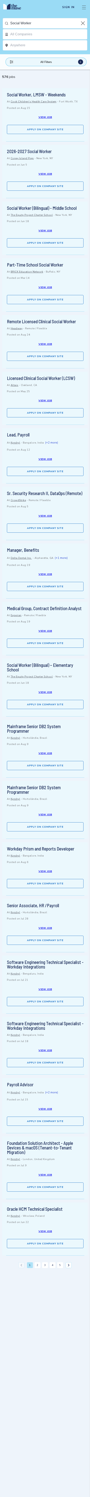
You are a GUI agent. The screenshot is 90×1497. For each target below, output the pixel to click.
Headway (17, 328)
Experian (16, 615)
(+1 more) (61, 558)
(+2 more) (51, 443)
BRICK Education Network (27, 271)
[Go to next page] (69, 1265)
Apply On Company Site (45, 129)
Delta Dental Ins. (21, 558)
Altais (14, 385)
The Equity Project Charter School (32, 215)
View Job (45, 117)
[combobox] (48, 23)
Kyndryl (15, 442)
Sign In (68, 7)
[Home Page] (14, 7)
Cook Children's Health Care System (34, 101)
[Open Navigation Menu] (84, 7)
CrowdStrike (18, 500)
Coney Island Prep (22, 158)
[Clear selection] (83, 23)
